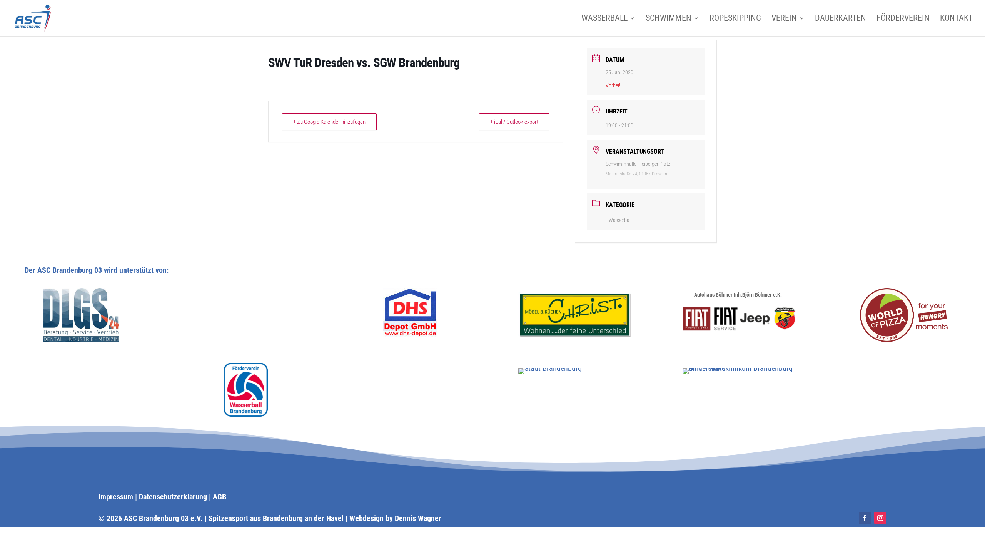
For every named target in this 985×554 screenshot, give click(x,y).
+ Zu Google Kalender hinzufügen (329, 121)
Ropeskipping (735, 19)
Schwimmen (668, 19)
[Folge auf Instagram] (880, 518)
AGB (219, 496)
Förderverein (903, 19)
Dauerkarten (840, 19)
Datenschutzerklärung (173, 496)
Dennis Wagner (418, 518)
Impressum (115, 496)
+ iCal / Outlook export (514, 121)
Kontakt (956, 19)
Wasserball (604, 19)
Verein (784, 19)
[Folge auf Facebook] (865, 518)
